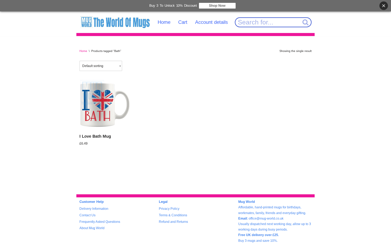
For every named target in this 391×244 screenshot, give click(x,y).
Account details (211, 22)
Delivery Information (93, 208)
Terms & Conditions (173, 215)
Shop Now (217, 6)
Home (164, 22)
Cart (182, 22)
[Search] (306, 22)
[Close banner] (383, 5)
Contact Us (87, 215)
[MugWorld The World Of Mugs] (115, 22)
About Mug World (91, 228)
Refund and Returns (173, 221)
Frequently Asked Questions (99, 221)
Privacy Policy (169, 208)
